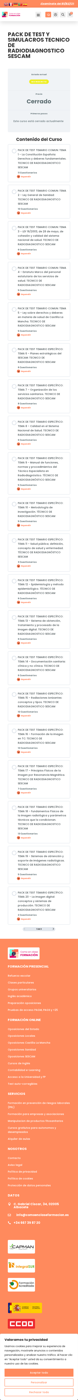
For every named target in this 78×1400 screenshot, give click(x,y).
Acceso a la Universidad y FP (27, 1077)
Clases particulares (21, 982)
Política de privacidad (22, 1171)
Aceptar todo (39, 1372)
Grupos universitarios (22, 989)
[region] (39, 1367)
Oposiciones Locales (21, 1036)
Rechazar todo (39, 1392)
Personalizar (39, 1382)
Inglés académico (20, 996)
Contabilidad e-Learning (24, 1070)
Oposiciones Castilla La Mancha (29, 1043)
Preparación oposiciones (24, 1003)
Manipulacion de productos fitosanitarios (35, 1121)
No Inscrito (39, 81)
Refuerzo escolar (19, 976)
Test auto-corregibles (22, 1084)
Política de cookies (20, 1178)
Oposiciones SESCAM (21, 1056)
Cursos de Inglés (19, 1063)
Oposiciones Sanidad (22, 1049)
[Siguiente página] (53, 929)
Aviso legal (15, 1165)
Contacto (14, 1158)
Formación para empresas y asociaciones (36, 1114)
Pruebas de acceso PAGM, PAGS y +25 (33, 1010)
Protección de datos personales (29, 1185)
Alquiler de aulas (19, 1139)
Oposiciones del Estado (23, 1029)
